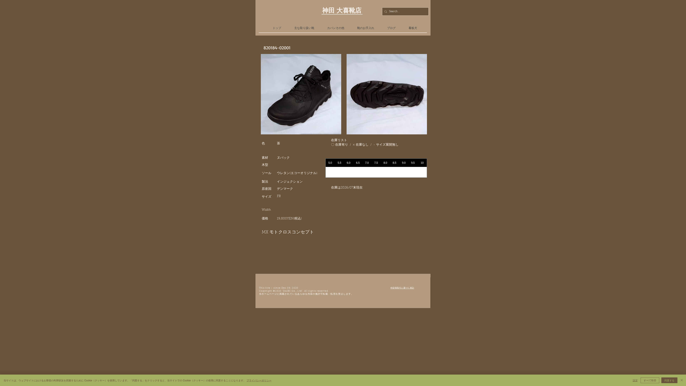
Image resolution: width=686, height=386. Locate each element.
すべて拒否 (650, 380)
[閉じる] (682, 380)
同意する (669, 380)
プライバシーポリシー (259, 380)
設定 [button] (635, 380)
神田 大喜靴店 (342, 10)
